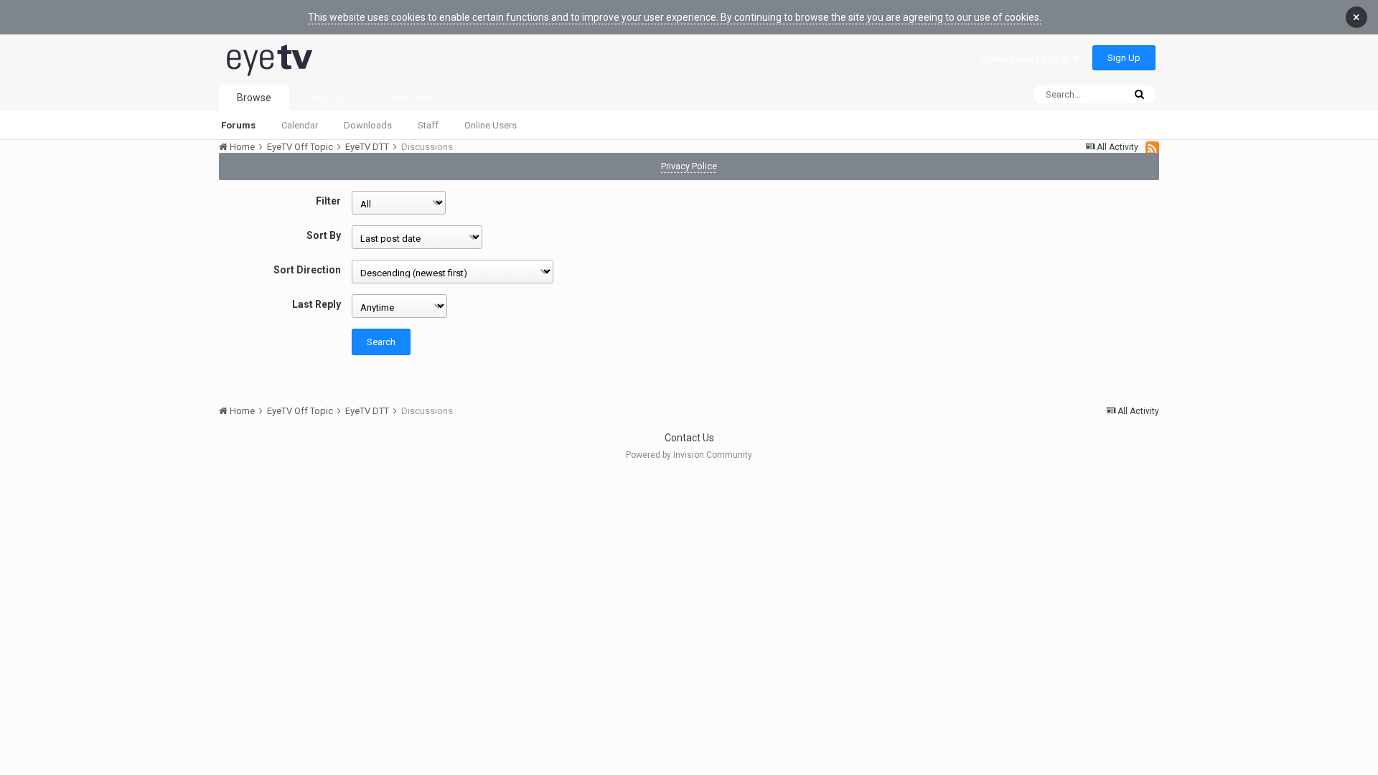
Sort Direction (307, 270)
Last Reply (316, 304)
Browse (254, 97)
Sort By (323, 235)
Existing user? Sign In (1028, 58)
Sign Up (1123, 57)
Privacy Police (689, 166)
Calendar (299, 125)
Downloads (368, 125)
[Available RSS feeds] (1152, 148)
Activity (327, 97)
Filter (328, 201)
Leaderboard (413, 97)
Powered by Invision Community (689, 455)
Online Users (490, 125)
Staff (428, 125)
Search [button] (381, 342)
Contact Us (689, 437)
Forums (238, 125)
